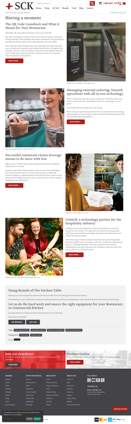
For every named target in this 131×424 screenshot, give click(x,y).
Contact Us (70, 385)
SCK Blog (14, 12)
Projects (69, 395)
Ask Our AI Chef (120, 409)
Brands (65, 8)
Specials (49, 401)
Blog (81, 8)
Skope (7, 395)
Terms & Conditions (73, 405)
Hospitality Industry (38, 330)
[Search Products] (92, 3)
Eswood (8, 379)
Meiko (7, 385)
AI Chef (55, 8)
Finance (28, 379)
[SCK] (19, 5)
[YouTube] (93, 380)
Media (28, 385)
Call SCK (33, 322)
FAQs (48, 389)
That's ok (37, 419)
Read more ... (14, 61)
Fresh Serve (24, 335)
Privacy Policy (71, 398)
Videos (48, 405)
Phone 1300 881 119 (94, 390)
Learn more (7, 419)
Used (74, 8)
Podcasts (49, 398)
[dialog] (22, 416)
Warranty (29, 405)
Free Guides (75, 362)
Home (39, 8)
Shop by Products (52, 385)
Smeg (7, 398)
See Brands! (17, 322)
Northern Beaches (52, 395)
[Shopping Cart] (100, 3)
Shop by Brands (51, 382)
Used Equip (30, 401)
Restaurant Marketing (73, 330)
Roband (8, 392)
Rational (8, 389)
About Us (70, 379)
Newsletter (29, 389)
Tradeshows (30, 398)
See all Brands (10, 405)
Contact (89, 8)
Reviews (69, 401)
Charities (70, 389)
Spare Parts (30, 395)
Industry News (36, 335)
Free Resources (31, 382)
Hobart (7, 382)
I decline (29, 419)
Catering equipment (22, 330)
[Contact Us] (124, 3)
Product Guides (31, 392)
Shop (47, 8)
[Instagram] (89, 380)
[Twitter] (102, 380)
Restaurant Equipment (55, 330)
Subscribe (12, 364)
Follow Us (70, 392)
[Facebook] (98, 380)
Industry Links (51, 392)
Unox (7, 401)
